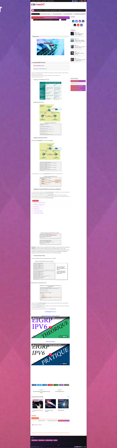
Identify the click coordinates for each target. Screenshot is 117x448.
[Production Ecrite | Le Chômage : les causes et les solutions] (72, 46)
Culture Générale (54, 10)
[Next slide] (69, 396)
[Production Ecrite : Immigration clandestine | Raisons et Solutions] (72, 40)
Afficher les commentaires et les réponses (64, 420)
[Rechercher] (85, 1)
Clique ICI (54, 311)
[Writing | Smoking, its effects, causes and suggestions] (72, 33)
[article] (60, 390)
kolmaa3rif (41, 446)
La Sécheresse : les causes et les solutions (76, 14)
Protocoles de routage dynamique (38, 211)
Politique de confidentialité (50, 1)
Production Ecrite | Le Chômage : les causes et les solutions (80, 47)
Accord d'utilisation (44, 1)
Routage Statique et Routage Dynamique (39, 204)
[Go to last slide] (68, 396)
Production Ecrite (47, 10)
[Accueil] (32, 10)
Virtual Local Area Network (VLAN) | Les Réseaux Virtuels (80, 60)
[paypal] (77, 1)
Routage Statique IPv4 (36, 206)
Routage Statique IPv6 (36, 208)
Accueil (45, 19)
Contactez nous (33, 1)
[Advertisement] (69, 5)
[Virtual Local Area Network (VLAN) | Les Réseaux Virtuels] (72, 59)
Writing (60, 10)
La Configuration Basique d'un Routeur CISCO (40, 202)
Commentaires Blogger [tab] (35, 418)
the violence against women (47, 14)
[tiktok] (78, 1)
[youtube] (81, 1)
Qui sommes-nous (38, 1)
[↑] (58, 445)
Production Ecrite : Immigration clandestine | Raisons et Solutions (80, 41)
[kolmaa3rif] (38, 4)
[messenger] (72, 1)
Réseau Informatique (39, 10)
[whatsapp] (80, 1)
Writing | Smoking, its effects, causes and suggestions (79, 34)
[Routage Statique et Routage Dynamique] (72, 53)
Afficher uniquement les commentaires (52, 420)
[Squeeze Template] (32, 446)
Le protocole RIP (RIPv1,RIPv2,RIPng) (38, 213)
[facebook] (74, 1)
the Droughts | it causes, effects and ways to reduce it (61, 14)
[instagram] (75, 1)
